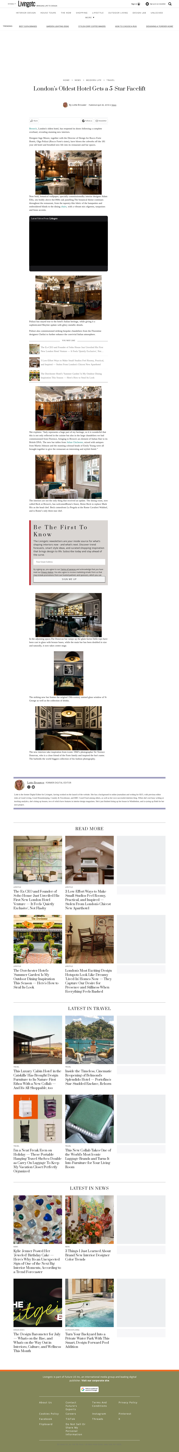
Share (36, 121)
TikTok (70, 1418)
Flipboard (46, 1424)
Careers (71, 1413)
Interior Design (26, 13)
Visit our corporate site (95, 1380)
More (89, 17)
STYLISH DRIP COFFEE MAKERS (92, 26)
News (78, 80)
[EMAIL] (34, 787)
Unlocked (157, 13)
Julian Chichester (75, 442)
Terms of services (68, 569)
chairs (64, 206)
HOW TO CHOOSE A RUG (126, 26)
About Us (45, 1402)
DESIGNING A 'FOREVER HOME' (159, 26)
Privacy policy (128, 1402)
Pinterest (125, 1413)
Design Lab (139, 13)
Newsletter (103, 121)
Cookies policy (49, 1413)
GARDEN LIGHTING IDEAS (57, 26)
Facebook (45, 1418)
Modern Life (93, 80)
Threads (97, 1418)
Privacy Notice (47, 572)
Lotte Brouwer (79, 104)
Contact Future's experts (71, 1406)
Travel (111, 80)
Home (66, 80)
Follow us (88, 121)
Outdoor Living (118, 13)
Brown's (33, 128)
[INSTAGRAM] (29, 787)
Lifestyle (98, 13)
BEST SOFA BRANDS (28, 26)
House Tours (48, 13)
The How (66, 13)
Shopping (82, 13)
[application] (68, 244)
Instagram (99, 1413)
